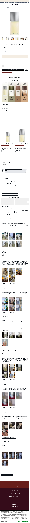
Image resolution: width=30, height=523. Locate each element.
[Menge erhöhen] (8, 66)
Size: (2, 60)
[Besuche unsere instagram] (18, 486)
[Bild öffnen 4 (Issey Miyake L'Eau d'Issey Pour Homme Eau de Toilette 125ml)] (17, 38)
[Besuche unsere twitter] (16, 486)
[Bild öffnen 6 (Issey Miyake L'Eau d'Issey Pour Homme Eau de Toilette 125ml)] (27, 38)
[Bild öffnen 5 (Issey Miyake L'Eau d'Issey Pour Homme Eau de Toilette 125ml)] (22, 38)
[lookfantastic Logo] (15, 4)
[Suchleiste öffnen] (3, 4)
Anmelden (21, 482)
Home (2, 7)
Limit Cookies (26, 521)
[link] (26, 4)
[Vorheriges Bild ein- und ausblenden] (1, 21)
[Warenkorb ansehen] (28, 4)
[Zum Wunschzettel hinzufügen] (26, 70)
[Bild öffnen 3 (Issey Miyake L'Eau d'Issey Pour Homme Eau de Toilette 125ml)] (12, 38)
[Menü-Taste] (1, 4)
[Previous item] (1, 141)
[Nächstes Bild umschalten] (28, 21)
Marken (4, 7)
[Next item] (28, 141)
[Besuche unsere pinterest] (20, 486)
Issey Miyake (8, 7)
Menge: (3, 64)
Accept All (20, 521)
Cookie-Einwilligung (14, 498)
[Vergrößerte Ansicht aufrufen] (27, 34)
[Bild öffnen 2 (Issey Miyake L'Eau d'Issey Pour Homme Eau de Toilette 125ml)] (8, 38)
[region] (14, 516)
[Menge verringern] (3, 66)
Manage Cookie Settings (4, 521)
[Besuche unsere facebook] (14, 486)
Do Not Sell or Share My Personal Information (14, 499)
